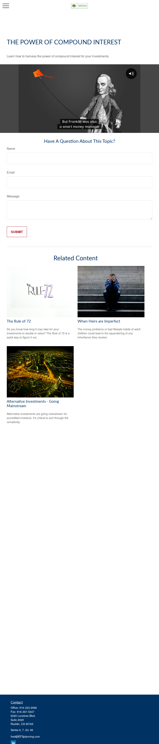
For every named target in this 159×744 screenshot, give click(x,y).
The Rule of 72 (19, 321)
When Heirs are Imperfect (99, 321)
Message (13, 196)
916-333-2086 (28, 708)
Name (11, 148)
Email (11, 172)
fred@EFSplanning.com (25, 736)
